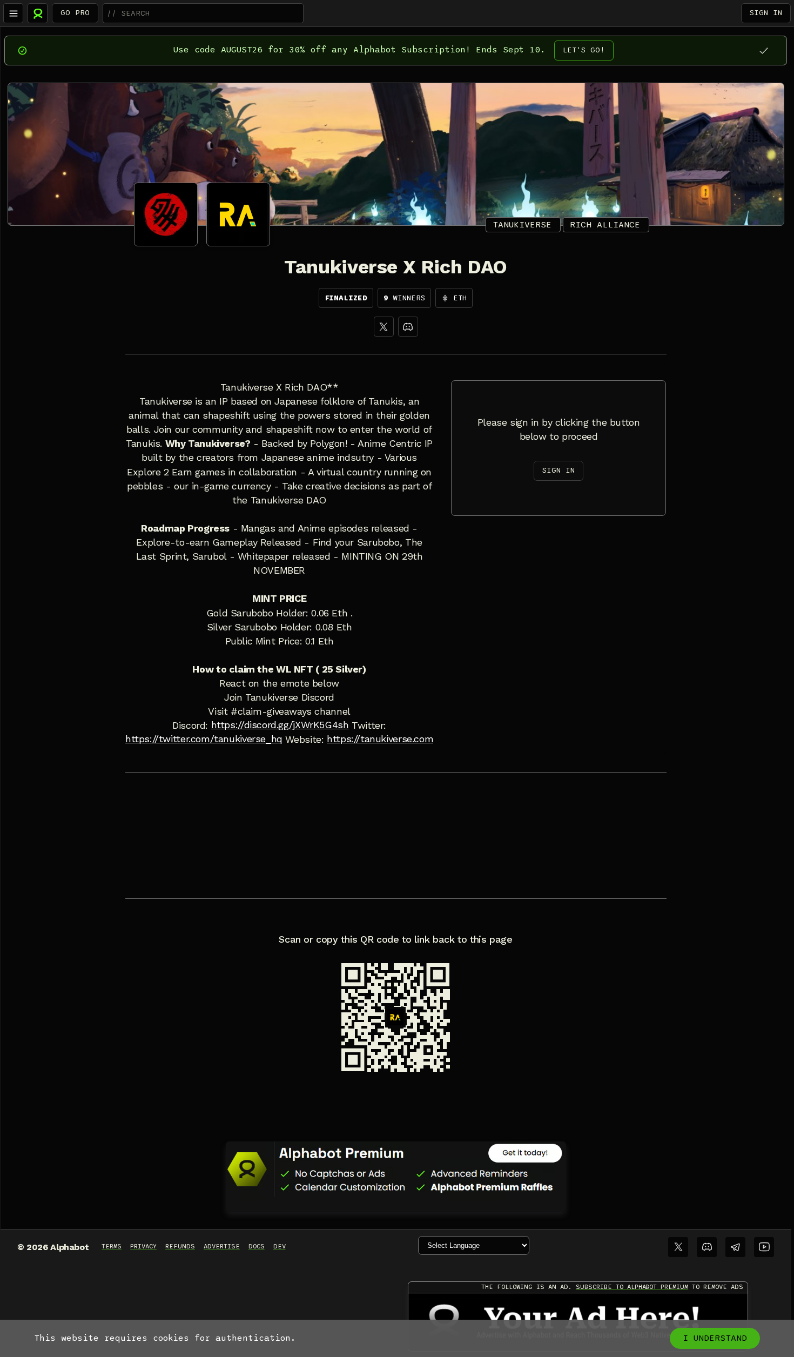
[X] (384, 327)
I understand (715, 1338)
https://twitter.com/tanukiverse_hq (203, 739)
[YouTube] (764, 1247)
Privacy (143, 1246)
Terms (112, 1246)
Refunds (180, 1246)
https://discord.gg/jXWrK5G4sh (280, 725)
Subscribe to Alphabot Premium (632, 1287)
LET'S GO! (584, 50)
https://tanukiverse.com (380, 739)
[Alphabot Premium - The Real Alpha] (396, 1169)
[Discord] (408, 327)
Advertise (222, 1246)
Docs (256, 1246)
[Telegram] (735, 1247)
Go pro (75, 12)
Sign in (766, 12)
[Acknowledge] (763, 51)
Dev (279, 1246)
